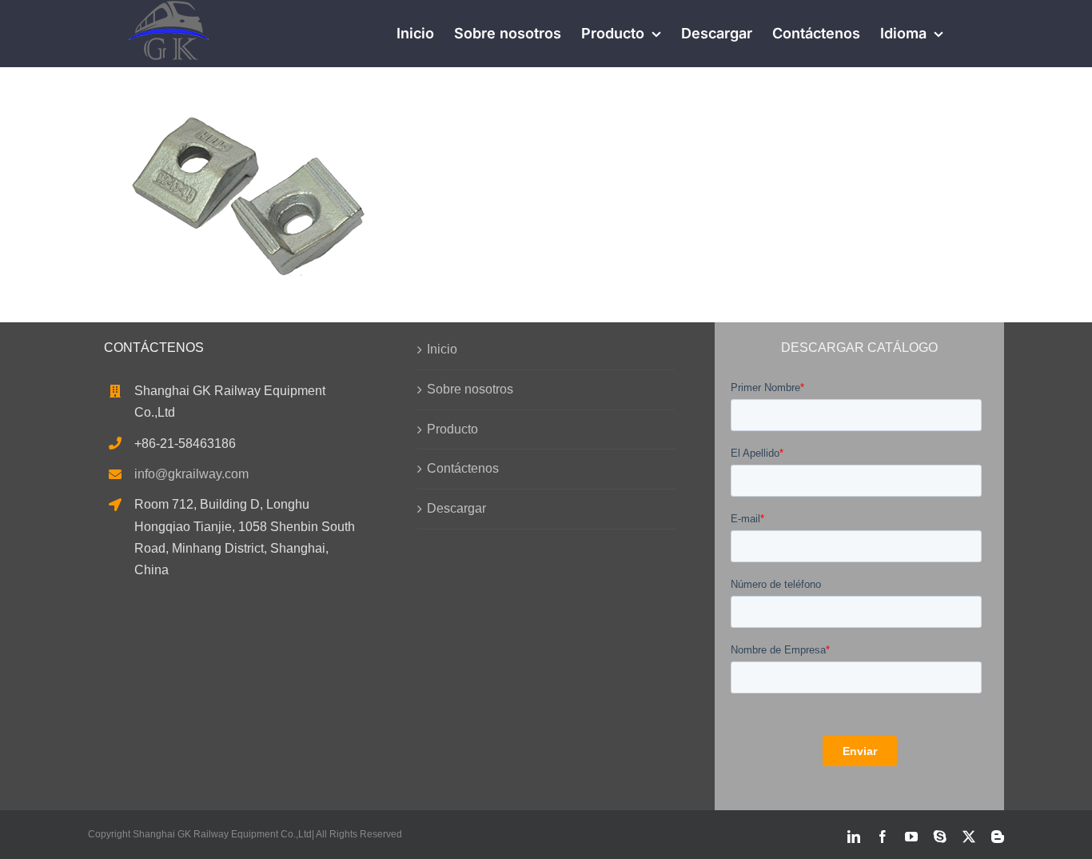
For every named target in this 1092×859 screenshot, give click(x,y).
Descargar (456, 508)
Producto (452, 429)
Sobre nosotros (470, 389)
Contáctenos (463, 468)
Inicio (442, 349)
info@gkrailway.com (191, 474)
